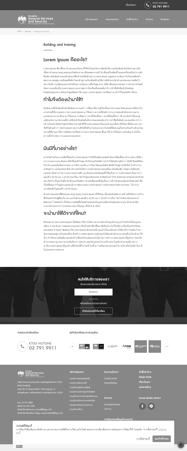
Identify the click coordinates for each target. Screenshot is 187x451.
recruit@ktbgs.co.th (44, 409)
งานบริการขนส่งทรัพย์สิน (80, 378)
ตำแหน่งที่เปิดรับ (110, 383)
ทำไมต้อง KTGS (110, 378)
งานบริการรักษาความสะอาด (81, 405)
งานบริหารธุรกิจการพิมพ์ (80, 387)
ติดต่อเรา (165, 19)
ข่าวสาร (149, 19)
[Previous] (73, 346)
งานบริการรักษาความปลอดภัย (82, 400)
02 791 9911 (161, 6)
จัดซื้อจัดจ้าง (132, 19)
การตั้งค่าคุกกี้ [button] (143, 438)
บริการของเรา (91, 19)
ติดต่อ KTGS (145, 377)
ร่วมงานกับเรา (112, 19)
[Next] (166, 346)
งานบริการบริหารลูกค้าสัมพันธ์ (82, 391)
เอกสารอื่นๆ (145, 387)
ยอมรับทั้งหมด (162, 438)
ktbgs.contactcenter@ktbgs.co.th (49, 413)
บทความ (107, 409)
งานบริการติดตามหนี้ (78, 383)
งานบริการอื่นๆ (76, 409)
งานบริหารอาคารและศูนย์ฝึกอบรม (84, 396)
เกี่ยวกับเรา (131, 5)
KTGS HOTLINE (160, 3)
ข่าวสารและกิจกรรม (112, 404)
